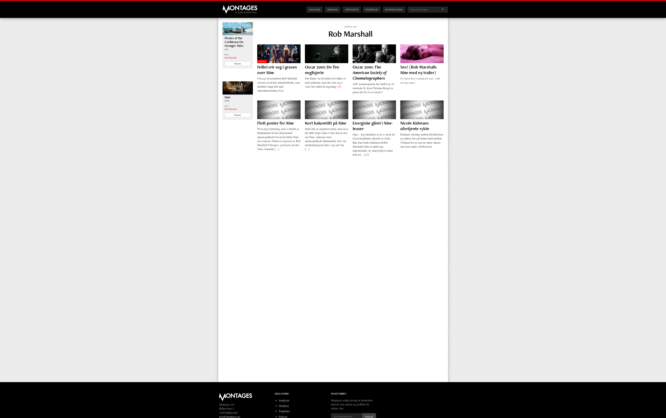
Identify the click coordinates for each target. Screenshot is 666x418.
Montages (228, 6)
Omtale (262, 61)
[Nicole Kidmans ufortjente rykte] (422, 109)
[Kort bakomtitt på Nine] (326, 109)
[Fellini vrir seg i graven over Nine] (279, 53)
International (394, 9)
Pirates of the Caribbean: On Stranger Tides (234, 42)
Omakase (332, 9)
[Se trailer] (238, 34)
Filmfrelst (371, 9)
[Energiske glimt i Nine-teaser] (374, 109)
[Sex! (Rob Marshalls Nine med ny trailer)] (422, 53)
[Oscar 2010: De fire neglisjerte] (326, 53)
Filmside (237, 63)
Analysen (314, 9)
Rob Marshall (231, 57)
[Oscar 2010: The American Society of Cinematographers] (374, 53)
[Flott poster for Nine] (279, 109)
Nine (227, 97)
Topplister (351, 9)
